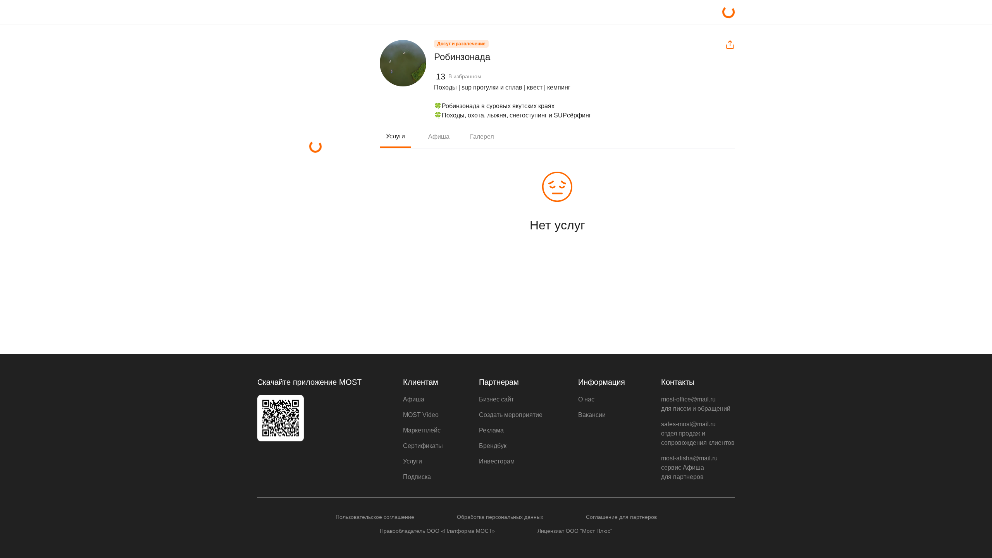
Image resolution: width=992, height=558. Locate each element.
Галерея (482, 136)
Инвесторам (497, 461)
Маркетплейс (422, 430)
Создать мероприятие (510, 415)
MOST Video (421, 415)
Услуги (395, 136)
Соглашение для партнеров (621, 517)
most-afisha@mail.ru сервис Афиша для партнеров (689, 467)
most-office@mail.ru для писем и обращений (695, 404)
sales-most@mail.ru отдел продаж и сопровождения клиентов (698, 433)
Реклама (491, 430)
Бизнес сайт (496, 399)
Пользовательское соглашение (375, 517)
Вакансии (592, 415)
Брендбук (492, 446)
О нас (586, 399)
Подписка (417, 477)
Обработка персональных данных (500, 517)
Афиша (439, 136)
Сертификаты (423, 446)
